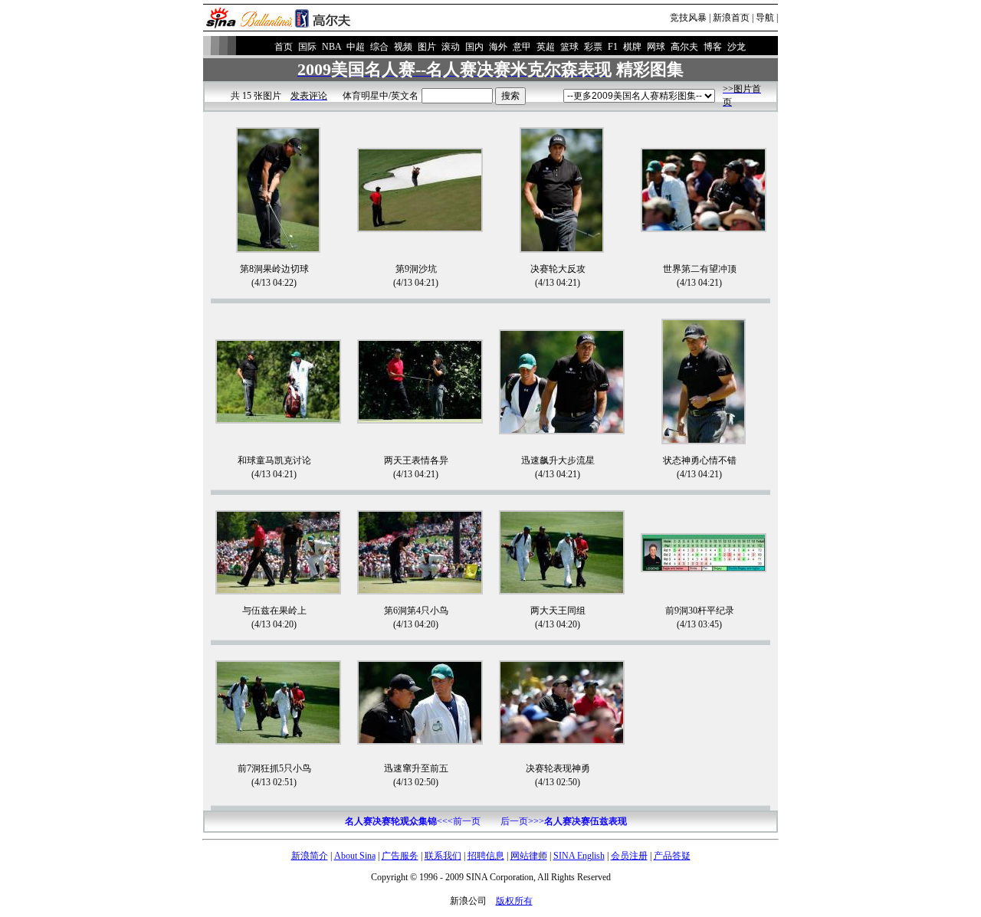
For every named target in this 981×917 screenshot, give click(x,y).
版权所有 (514, 901)
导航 (765, 17)
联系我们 (443, 855)
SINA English (579, 855)
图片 (427, 46)
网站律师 (528, 855)
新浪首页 (731, 17)
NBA (331, 46)
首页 (283, 46)
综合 (379, 46)
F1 (613, 46)
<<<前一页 (413, 821)
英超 (545, 46)
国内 (474, 46)
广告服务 (400, 855)
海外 (498, 46)
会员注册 (629, 855)
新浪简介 (309, 855)
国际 (307, 46)
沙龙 (736, 46)
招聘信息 (486, 855)
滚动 (450, 46)
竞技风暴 (688, 17)
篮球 (569, 46)
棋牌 (632, 46)
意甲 (522, 46)
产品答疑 (672, 855)
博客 (713, 46)
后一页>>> (563, 821)
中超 (355, 46)
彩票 (593, 46)
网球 (656, 46)
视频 (403, 46)
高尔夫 (684, 46)
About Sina (355, 855)
